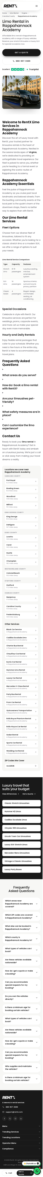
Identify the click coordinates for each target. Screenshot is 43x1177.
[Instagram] (15, 1126)
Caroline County (8, 16)
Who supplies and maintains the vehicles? (18, 1075)
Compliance (8, 1156)
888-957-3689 (23, 61)
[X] (10, 1126)
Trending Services (10, 1140)
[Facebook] (4, 1126)
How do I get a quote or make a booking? (16, 980)
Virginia (24, 13)
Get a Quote (21, 52)
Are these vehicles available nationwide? (18, 969)
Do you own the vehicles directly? (16, 1005)
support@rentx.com (14, 1120)
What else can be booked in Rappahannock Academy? (18, 932)
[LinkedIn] (21, 1126)
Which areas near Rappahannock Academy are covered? (17, 906)
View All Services (9, 796)
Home (4, 13)
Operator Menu (9, 1151)
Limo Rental (14, 13)
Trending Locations (11, 1145)
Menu (4, 1134)
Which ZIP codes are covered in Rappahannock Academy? (17, 920)
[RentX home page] (10, 6)
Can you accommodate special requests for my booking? (16, 993)
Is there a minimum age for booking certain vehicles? (18, 1017)
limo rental (27, 443)
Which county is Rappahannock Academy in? (17, 945)
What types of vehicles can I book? (18, 958)
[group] (21, 279)
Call (10, 1173)
